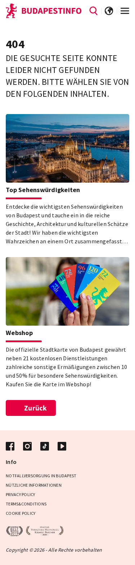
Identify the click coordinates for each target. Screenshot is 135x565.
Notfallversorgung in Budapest (41, 475)
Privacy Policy (20, 494)
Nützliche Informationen (34, 485)
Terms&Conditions (26, 504)
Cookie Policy (20, 513)
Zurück (35, 407)
